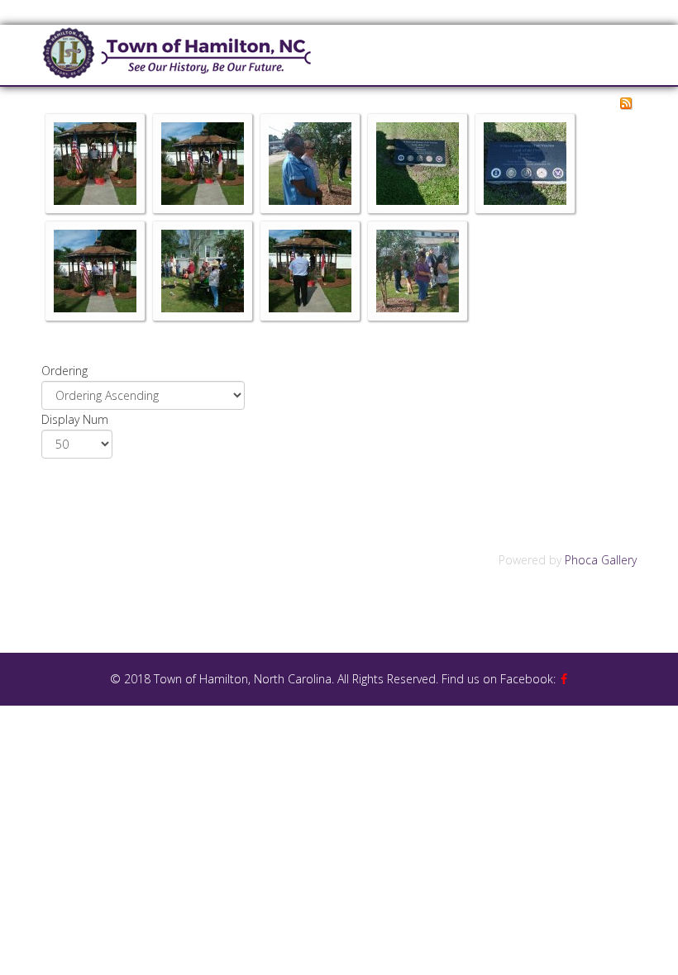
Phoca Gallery (601, 560)
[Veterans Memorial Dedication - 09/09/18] (95, 271)
